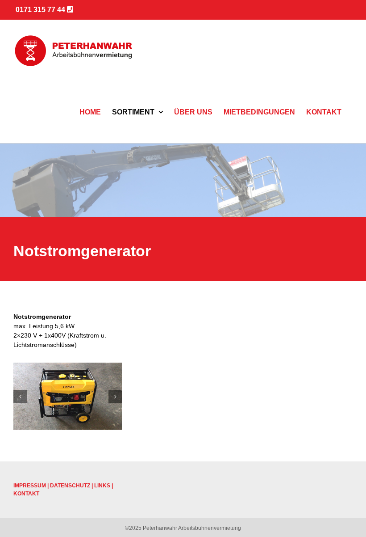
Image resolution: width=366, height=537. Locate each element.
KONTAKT (26, 493)
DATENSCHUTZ (70, 485)
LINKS (102, 485)
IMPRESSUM (29, 485)
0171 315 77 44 (41, 9)
